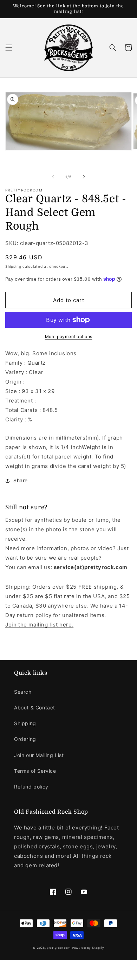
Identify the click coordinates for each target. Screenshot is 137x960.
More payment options (68, 336)
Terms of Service (35, 771)
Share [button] (20, 480)
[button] (9, 47)
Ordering (25, 739)
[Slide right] (84, 176)
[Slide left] (53, 176)
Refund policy (31, 787)
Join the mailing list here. (39, 624)
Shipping (13, 266)
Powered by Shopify (88, 948)
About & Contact (34, 707)
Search (23, 692)
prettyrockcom (59, 948)
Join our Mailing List (39, 755)
